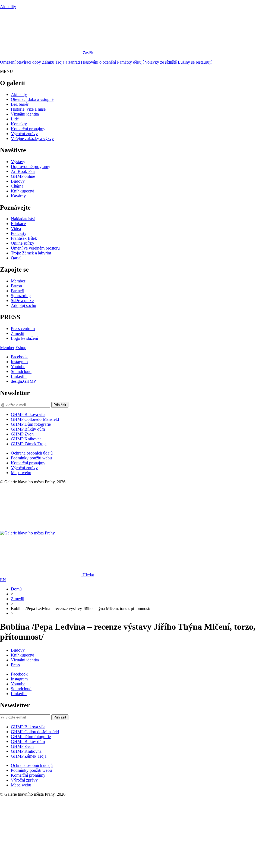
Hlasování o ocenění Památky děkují (113, 62)
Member (18, 281)
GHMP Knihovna (26, 439)
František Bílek (24, 238)
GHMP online (23, 176)
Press (15, 664)
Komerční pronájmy (28, 128)
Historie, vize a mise (28, 109)
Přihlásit (59, 405)
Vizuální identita (25, 114)
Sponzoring (21, 295)
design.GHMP (23, 381)
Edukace (18, 223)
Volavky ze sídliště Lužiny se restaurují (178, 62)
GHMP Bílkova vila (28, 414)
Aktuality (8, 6)
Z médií (17, 333)
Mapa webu (21, 472)
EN (3, 579)
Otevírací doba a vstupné (32, 99)
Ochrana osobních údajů (32, 453)
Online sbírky (22, 243)
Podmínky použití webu (31, 458)
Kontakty (19, 124)
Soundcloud (21, 371)
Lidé (15, 119)
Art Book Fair (23, 171)
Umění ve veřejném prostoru (35, 248)
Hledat (88, 575)
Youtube (18, 366)
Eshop (20, 347)
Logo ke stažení (24, 338)
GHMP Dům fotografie (31, 424)
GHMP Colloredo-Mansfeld (35, 419)
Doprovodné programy (30, 166)
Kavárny (18, 196)
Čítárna (17, 186)
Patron (16, 286)
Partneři (17, 290)
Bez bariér (20, 104)
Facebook (19, 356)
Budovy (18, 181)
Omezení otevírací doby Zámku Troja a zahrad (40, 62)
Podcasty (18, 233)
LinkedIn (19, 376)
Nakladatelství (23, 218)
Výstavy (18, 161)
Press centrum (23, 328)
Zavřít (88, 53)
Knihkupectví (22, 191)
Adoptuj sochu (23, 305)
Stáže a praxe (22, 300)
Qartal (16, 258)
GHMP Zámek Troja (28, 443)
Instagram (19, 361)
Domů (16, 589)
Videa (16, 228)
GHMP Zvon (22, 434)
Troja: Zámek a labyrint (31, 253)
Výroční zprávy (24, 133)
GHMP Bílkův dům (28, 429)
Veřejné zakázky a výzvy (32, 138)
